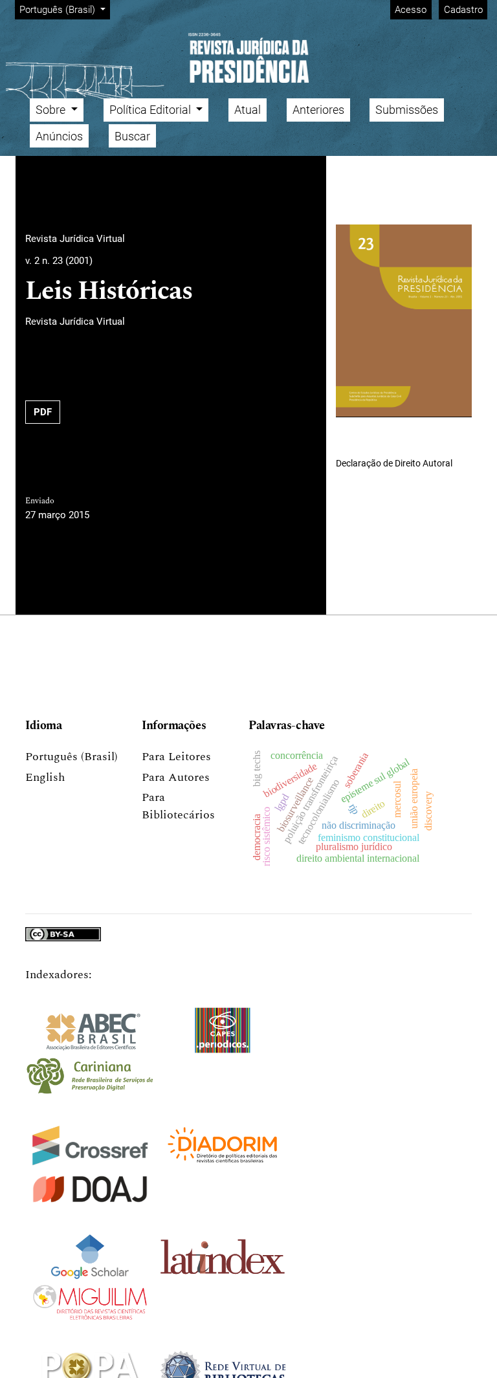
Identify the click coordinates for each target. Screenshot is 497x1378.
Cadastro (463, 10)
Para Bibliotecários (178, 806)
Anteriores (318, 109)
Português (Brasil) (71, 756)
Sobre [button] (52, 109)
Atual (247, 109)
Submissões (406, 109)
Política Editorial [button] (151, 109)
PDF (43, 412)
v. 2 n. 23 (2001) (59, 261)
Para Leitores (176, 756)
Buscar (132, 136)
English (45, 777)
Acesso (410, 10)
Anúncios (59, 136)
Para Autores (176, 777)
